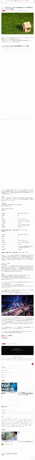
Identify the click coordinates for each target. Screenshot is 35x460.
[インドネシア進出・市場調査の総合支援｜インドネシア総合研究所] (17, 1)
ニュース (4, 10)
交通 (18, 420)
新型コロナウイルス (17, 423)
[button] (3, 359)
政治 (5, 423)
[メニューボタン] (1, 1)
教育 (10, 423)
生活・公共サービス (14, 10)
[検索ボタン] (34, 1)
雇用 (18, 426)
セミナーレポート (4, 420)
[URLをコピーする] (31, 359)
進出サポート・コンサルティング (6, 426)
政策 (10, 10)
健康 (27, 420)
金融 (16, 426)
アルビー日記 (5, 370)
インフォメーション (6, 372)
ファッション (9, 420)
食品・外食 (21, 426)
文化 (12, 423)
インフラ (8, 10)
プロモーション (14, 420)
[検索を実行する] (33, 364)
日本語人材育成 (23, 423)
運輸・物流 (13, 426)
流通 (31, 423)
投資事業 (3, 423)
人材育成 (24, 420)
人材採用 (21, 420)
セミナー (4, 374)
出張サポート (31, 420)
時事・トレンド (28, 423)
